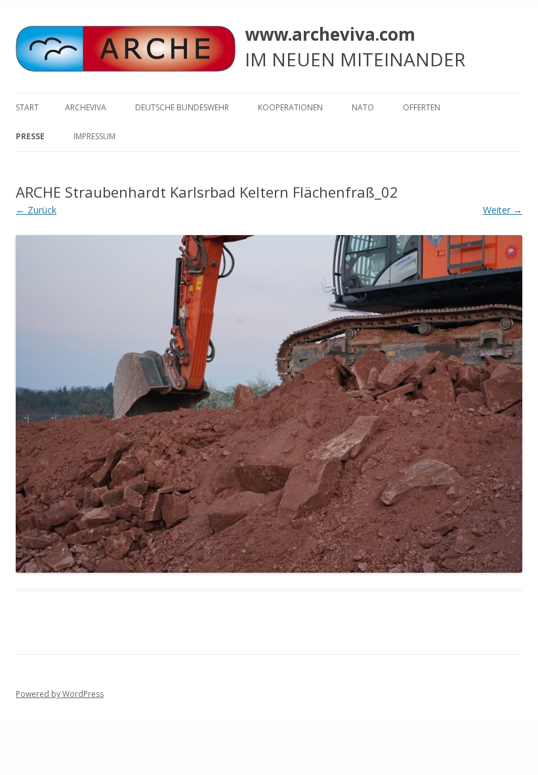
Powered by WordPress (60, 693)
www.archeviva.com (330, 34)
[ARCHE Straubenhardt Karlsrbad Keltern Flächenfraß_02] (269, 404)
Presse (30, 136)
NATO (363, 107)
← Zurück (36, 210)
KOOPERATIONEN (290, 107)
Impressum (94, 136)
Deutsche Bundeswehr (182, 107)
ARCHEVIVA (85, 107)
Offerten (421, 107)
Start (27, 107)
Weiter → (502, 210)
